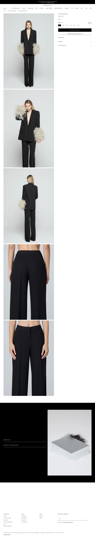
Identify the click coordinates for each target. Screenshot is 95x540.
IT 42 (67, 25)
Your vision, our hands (7, 518)
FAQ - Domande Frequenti (8, 522)
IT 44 (71, 25)
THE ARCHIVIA (8, 532)
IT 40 (63, 25)
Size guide (90, 22)
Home (4, 10)
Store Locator (5, 520)
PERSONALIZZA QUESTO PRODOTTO (74, 33)
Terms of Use (66, 522)
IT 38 (59, 25)
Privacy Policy (23, 520)
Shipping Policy (24, 518)
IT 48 (78, 25)
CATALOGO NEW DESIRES (12, 10)
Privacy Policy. (71, 522)
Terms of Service (24, 522)
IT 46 (74, 25)
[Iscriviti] (87, 518)
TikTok (41, 518)
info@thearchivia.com (50, 2)
